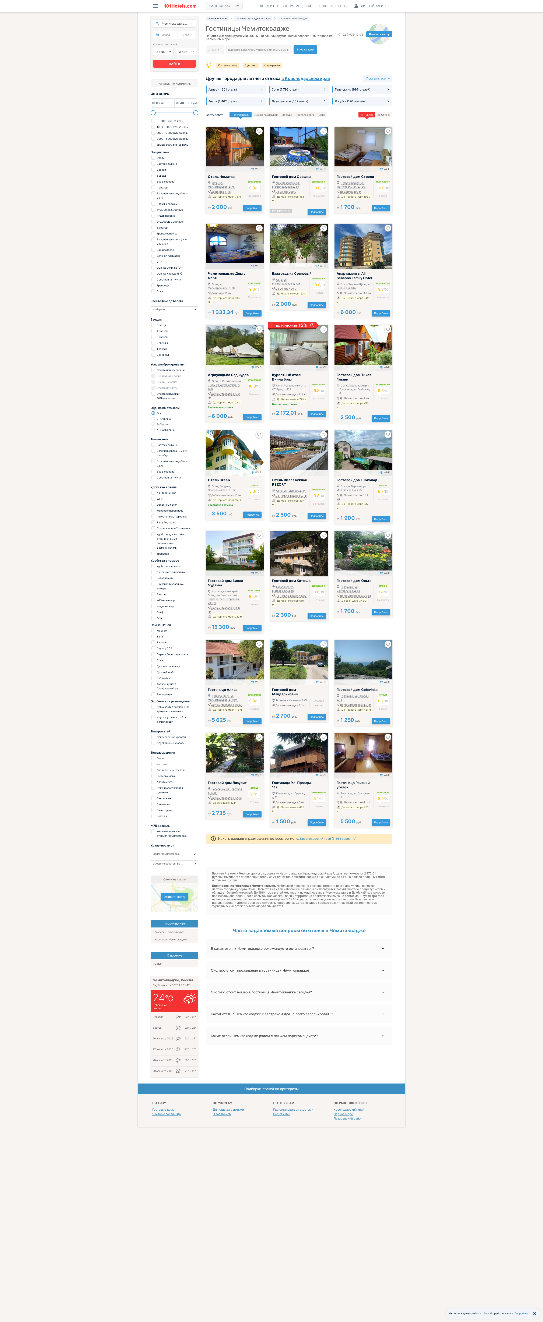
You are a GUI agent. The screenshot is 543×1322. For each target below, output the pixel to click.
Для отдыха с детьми (228, 1109)
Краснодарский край (349, 1109)
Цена (322, 114)
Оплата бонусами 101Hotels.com (167, 396)
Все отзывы (281, 1114)
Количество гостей (165, 44)
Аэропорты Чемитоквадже (171, 939)
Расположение (305, 114)
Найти (174, 64)
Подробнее (252, 208)
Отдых (158, 963)
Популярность (240, 114)
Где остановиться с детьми (293, 1109)
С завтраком (272, 65)
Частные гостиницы (166, 1114)
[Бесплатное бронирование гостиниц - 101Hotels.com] (180, 6)
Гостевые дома (227, 65)
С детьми (250, 65)
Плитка (368, 114)
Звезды (287, 114)
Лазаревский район (348, 1118)
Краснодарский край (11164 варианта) (328, 838)
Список (385, 114)
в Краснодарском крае (305, 78)
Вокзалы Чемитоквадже (169, 932)
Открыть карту (175, 896)
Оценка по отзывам (266, 114)
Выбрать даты (305, 49)
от (220, 207)
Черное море (343, 1114)
